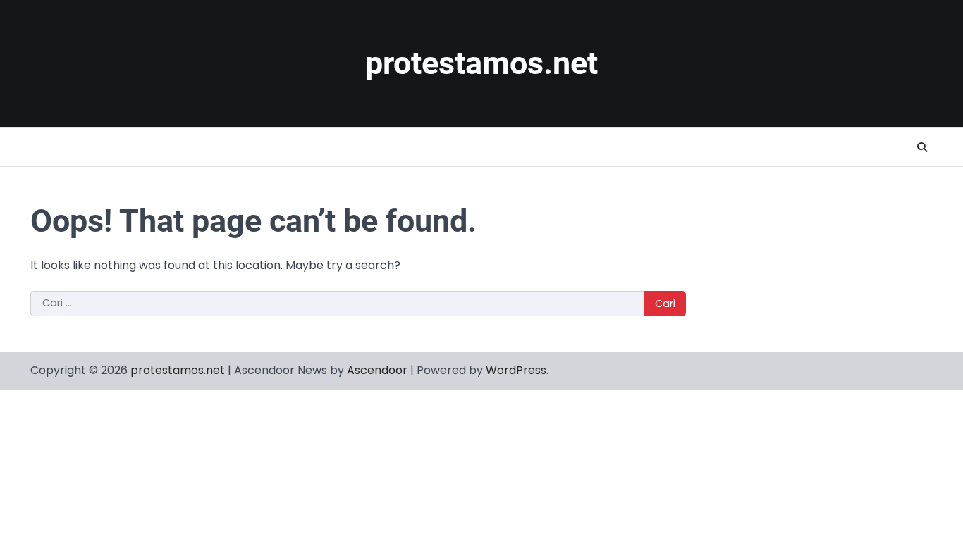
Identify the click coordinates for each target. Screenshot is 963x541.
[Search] (922, 147)
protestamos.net (481, 63)
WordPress (516, 370)
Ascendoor (377, 370)
